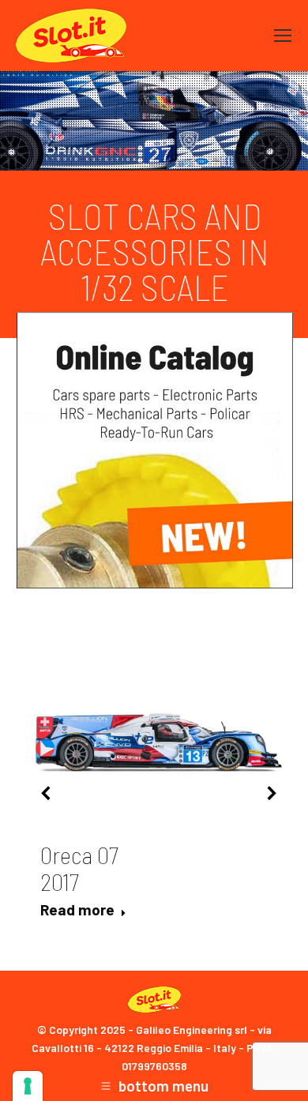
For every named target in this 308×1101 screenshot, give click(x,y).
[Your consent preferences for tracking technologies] (28, 1086)
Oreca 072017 (79, 868)
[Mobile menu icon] (282, 35)
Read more (77, 909)
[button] (46, 793)
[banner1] (155, 450)
